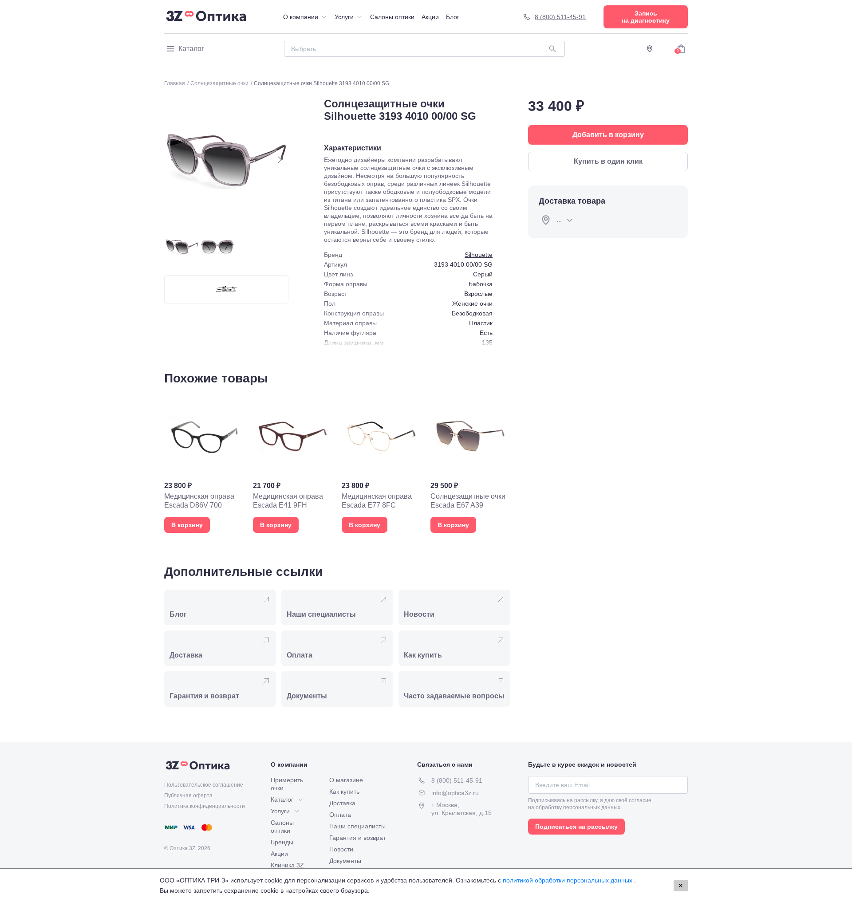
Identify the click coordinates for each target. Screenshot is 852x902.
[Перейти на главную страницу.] (206, 16)
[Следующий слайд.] (279, 159)
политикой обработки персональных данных (568, 880)
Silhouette (479, 254)
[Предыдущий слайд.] (173, 159)
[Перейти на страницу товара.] (204, 464)
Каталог (191, 48)
